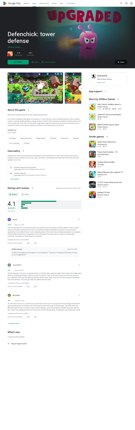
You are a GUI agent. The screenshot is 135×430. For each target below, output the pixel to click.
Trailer (120, 62)
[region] (37, 53)
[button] (35, 88)
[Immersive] (64, 138)
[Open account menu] (131, 3)
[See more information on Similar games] (106, 136)
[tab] (26, 3)
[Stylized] (53, 138)
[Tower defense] (26, 138)
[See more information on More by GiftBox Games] (118, 99)
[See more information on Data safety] (23, 150)
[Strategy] (12, 138)
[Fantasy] (76, 138)
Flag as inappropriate (17, 344)
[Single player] (40, 138)
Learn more (17, 169)
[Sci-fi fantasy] (14, 143)
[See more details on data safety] (15, 179)
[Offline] (26, 143)
